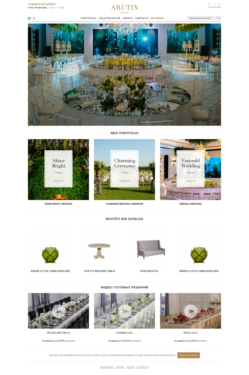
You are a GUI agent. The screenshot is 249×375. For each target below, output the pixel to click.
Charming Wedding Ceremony (124, 204)
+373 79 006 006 (37, 7)
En (220, 4)
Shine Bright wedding (58, 204)
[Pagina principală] (124, 8)
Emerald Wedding (190, 204)
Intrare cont (214, 7)
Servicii (127, 18)
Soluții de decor (109, 18)
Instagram (30, 18)
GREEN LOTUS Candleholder (50, 271)
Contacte (141, 18)
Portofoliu (88, 18)
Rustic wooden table (100, 271)
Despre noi (106, 367)
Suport (120, 367)
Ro (215, 4)
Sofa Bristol (149, 271)
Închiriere (157, 18)
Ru (210, 4)
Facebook (34, 18)
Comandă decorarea (42, 4)
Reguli (130, 367)
